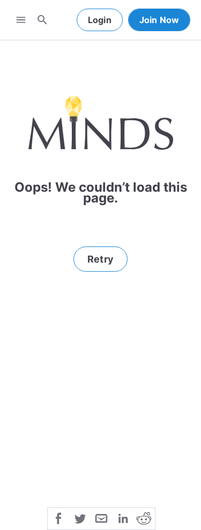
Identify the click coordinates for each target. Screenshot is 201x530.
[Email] (101, 517)
